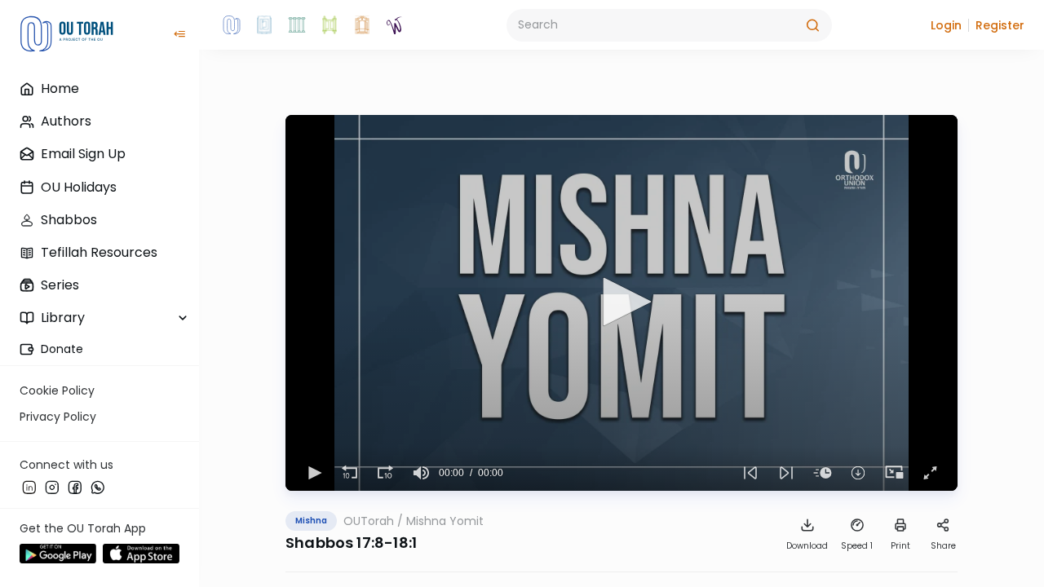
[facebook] (75, 487)
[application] (621, 303)
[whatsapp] (98, 487)
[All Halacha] (297, 25)
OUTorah (368, 521)
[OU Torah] (232, 25)
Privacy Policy (58, 416)
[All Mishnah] (264, 25)
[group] (421, 473)
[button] (946, 25)
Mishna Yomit (445, 521)
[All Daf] (362, 25)
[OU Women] (395, 25)
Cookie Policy (57, 390)
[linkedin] (29, 487)
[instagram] (52, 487)
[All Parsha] (329, 25)
